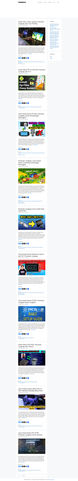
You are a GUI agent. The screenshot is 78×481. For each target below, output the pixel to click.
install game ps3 (33, 247)
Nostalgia (30, 337)
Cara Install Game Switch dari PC (24, 292)
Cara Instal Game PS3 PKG (23, 381)
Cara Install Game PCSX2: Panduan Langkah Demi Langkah (31, 301)
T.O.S (54, 2)
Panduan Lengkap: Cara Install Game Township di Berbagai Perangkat (29, 163)
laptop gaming (25, 61)
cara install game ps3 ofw (23, 470)
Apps (20, 60)
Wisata (51, 58)
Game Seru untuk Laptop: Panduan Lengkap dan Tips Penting (31, 23)
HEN (28, 381)
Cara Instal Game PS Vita (23, 152)
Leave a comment (22, 63)
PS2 (33, 337)
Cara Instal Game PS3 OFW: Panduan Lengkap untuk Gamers (30, 434)
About (58, 2)
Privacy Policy (40, 2)
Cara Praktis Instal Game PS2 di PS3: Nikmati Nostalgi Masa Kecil (30, 390)
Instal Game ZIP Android (33, 106)
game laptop (21, 61)
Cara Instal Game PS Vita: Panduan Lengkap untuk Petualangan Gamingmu (31, 116)
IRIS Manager (31, 381)
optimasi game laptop (31, 61)
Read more (30, 53)
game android (24, 106)
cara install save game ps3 (23, 247)
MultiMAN (35, 381)
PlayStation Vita (42, 152)
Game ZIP (28, 106)
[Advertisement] (39, 11)
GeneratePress (51, 479)
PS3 (37, 247)
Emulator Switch (32, 292)
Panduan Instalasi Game (36, 152)
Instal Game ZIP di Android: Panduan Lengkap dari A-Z (55, 29)
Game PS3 (29, 247)
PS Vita (19, 153)
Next (24, 475)
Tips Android (39, 106)
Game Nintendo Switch (38, 292)
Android (20, 106)
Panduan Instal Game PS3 (37, 470)
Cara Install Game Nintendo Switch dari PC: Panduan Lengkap (31, 255)
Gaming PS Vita (29, 152)
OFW (31, 470)
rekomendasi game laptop (39, 61)
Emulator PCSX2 (21, 337)
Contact (45, 2)
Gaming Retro (27, 337)
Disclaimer (50, 2)
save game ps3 (40, 247)
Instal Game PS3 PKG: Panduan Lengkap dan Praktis (29, 345)
